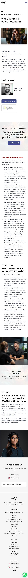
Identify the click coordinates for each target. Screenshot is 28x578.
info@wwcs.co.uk (15, 478)
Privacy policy (14, 524)
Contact (14, 515)
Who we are (14, 528)
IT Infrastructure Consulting (14, 519)
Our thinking (14, 523)
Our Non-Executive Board (14, 532)
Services (14, 526)
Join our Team (14, 530)
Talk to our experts (9, 101)
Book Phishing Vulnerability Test (14, 512)
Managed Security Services (14, 521)
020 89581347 (15, 474)
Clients (14, 514)
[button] (26, 2)
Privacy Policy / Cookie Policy (14, 504)
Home (14, 517)
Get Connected (14, 143)
